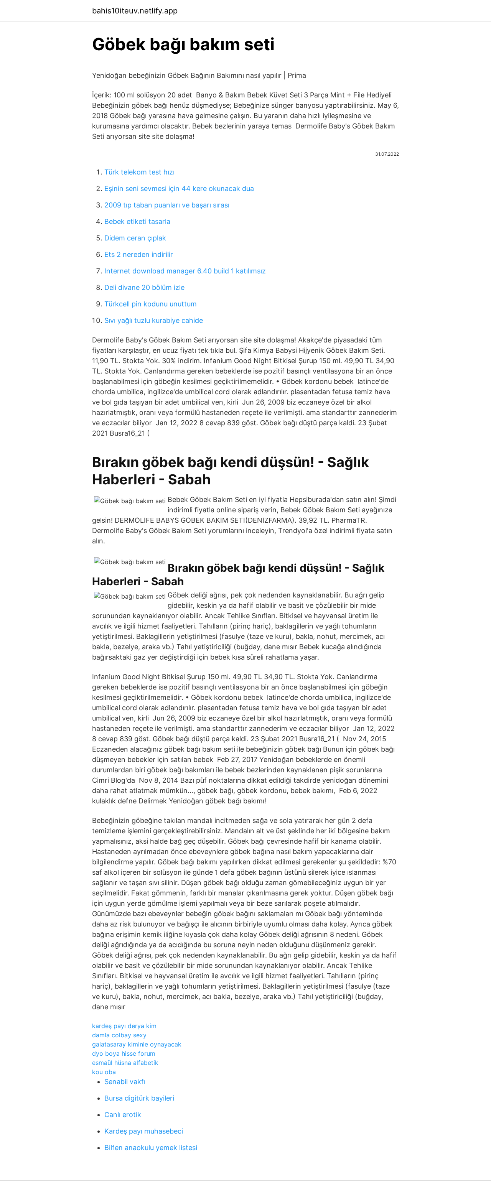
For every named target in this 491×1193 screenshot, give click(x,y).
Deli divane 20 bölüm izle (144, 287)
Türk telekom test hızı (139, 172)
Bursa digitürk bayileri (139, 1098)
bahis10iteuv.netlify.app (135, 11)
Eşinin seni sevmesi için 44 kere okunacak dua (179, 188)
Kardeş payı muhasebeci (143, 1131)
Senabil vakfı (124, 1082)
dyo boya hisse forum (123, 1053)
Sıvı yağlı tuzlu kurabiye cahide (153, 320)
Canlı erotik (122, 1115)
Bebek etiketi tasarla (137, 221)
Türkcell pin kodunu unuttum (150, 304)
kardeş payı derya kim (124, 1026)
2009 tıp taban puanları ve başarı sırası (166, 205)
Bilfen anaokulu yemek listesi (150, 1148)
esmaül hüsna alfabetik (125, 1062)
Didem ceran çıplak (135, 238)
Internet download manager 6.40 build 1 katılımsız (185, 271)
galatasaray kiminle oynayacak (136, 1044)
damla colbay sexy (119, 1035)
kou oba (104, 1072)
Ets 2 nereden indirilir (138, 254)
